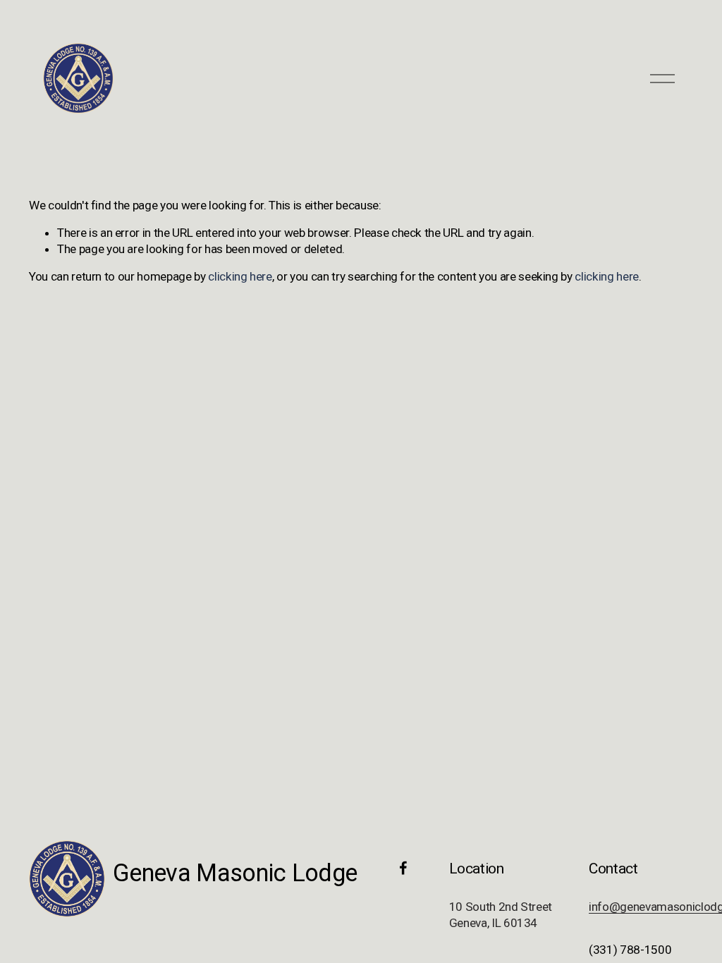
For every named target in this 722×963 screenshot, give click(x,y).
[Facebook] (403, 868)
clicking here (240, 276)
